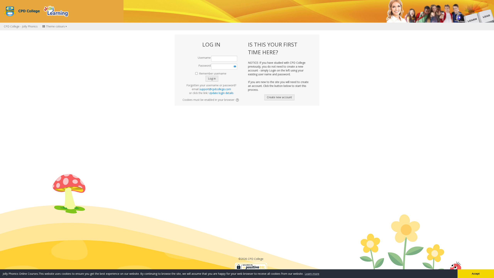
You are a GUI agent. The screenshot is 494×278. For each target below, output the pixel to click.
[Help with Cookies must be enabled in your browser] (237, 100)
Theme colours (55, 26)
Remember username (212, 73)
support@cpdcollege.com (215, 89)
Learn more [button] (312, 273)
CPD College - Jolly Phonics (21, 26)
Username (204, 57)
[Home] (36, 11)
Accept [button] (476, 273)
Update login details (221, 93)
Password (204, 65)
